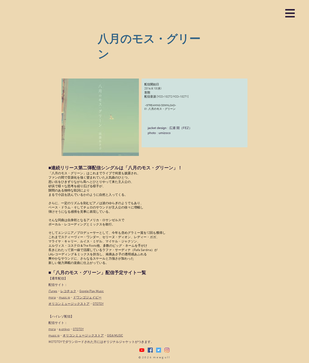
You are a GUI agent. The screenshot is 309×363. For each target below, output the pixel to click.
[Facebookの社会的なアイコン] (150, 350)
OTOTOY (98, 304)
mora (52, 298)
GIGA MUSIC (115, 336)
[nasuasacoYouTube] (141, 350)
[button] (290, 13)
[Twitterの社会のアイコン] (158, 350)
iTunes (52, 291)
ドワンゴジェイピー (87, 298)
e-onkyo (64, 329)
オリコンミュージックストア (69, 304)
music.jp (64, 298)
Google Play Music (91, 291)
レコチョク (68, 291)
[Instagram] (166, 350)
